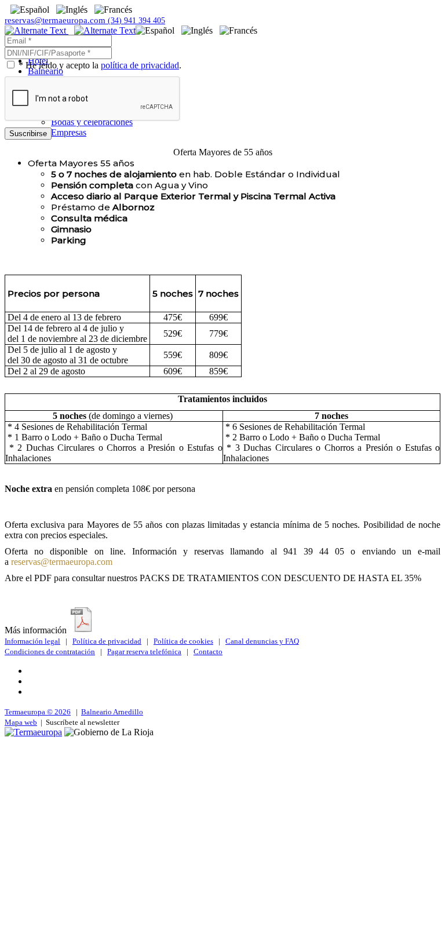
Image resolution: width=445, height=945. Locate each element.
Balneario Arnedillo (112, 711)
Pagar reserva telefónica (144, 651)
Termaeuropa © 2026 (38, 711)
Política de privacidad (106, 641)
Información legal (32, 641)
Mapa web (21, 722)
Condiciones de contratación (50, 651)
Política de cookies (183, 641)
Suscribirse (28, 133)
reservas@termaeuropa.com (56, 20)
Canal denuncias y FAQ (262, 641)
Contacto (208, 651)
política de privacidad (140, 65)
